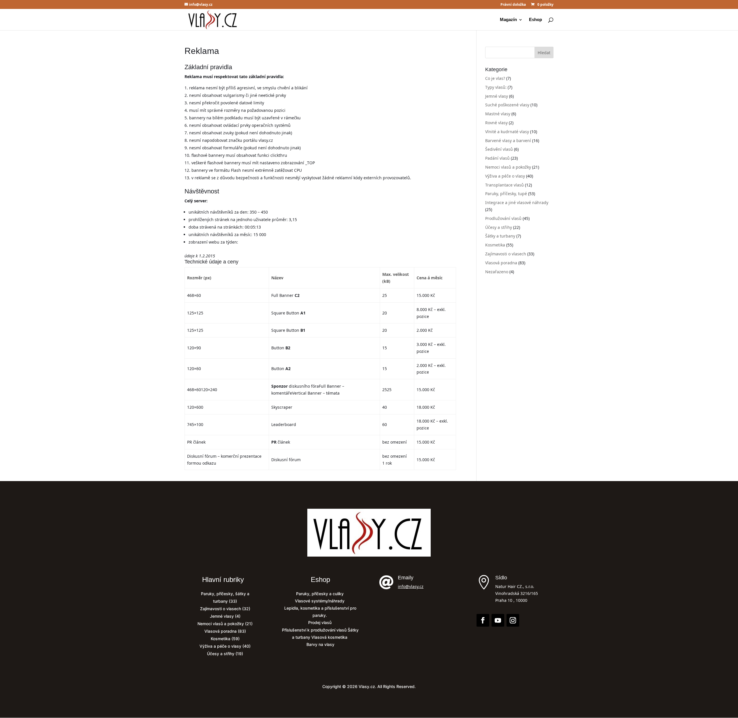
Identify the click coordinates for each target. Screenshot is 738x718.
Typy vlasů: (496, 87)
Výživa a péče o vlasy (505, 176)
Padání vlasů (497, 158)
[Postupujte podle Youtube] (498, 620)
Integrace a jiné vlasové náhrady (516, 202)
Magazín (508, 20)
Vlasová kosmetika (330, 637)
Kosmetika (495, 245)
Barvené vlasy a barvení (508, 140)
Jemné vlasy (496, 96)
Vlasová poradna (501, 262)
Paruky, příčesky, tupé (506, 193)
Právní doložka (513, 5)
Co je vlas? (495, 78)
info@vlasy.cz (410, 586)
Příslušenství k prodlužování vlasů (315, 629)
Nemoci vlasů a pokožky (508, 167)
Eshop (535, 20)
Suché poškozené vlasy (507, 105)
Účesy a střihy (498, 227)
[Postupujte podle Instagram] (513, 620)
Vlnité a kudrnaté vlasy (507, 131)
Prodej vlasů (320, 622)
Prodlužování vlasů (503, 218)
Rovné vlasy (496, 122)
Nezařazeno (496, 271)
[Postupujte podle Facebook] (483, 620)
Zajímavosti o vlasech (505, 254)
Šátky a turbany (500, 236)
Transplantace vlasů (504, 185)
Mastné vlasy (497, 113)
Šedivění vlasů (499, 149)
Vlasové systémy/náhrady (320, 600)
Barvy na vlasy (320, 644)
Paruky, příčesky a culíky (320, 593)
